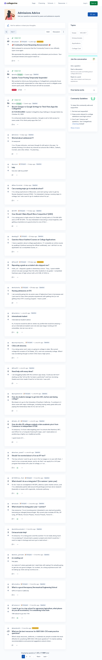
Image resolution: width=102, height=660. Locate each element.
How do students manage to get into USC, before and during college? (35, 398)
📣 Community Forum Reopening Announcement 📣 (31, 45)
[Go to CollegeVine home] (10, 3)
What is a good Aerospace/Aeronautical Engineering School (34, 587)
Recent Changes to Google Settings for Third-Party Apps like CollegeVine (35, 108)
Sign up (93, 3)
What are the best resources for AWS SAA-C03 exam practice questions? (35, 632)
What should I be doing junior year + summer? (29, 507)
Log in (85, 3)
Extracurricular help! (19, 532)
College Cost (76, 48)
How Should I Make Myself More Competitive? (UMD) (32, 214)
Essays (74, 33)
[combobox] (63, 31)
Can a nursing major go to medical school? (27, 189)
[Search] (6, 32)
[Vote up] (8, 38)
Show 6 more (75, 128)
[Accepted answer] (13, 154)
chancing (75, 124)
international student (19, 316)
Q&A (48, 32)
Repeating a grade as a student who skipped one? (30, 265)
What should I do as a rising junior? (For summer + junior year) (34, 481)
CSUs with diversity (19, 346)
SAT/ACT (83, 33)
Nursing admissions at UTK (22, 291)
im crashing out (17, 558)
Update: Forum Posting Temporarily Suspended (29, 78)
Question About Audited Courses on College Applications (33, 240)
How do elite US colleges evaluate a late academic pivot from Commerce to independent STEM (35, 425)
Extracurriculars (77, 38)
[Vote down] (8, 44)
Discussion (56, 32)
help (13, 167)
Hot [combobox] (12, 32)
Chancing (41, 3)
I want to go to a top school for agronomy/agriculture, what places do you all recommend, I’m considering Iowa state (37, 609)
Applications (76, 43)
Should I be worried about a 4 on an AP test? (28, 456)
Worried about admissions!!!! (23, 138)
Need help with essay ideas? (22, 371)
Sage (33, 3)
